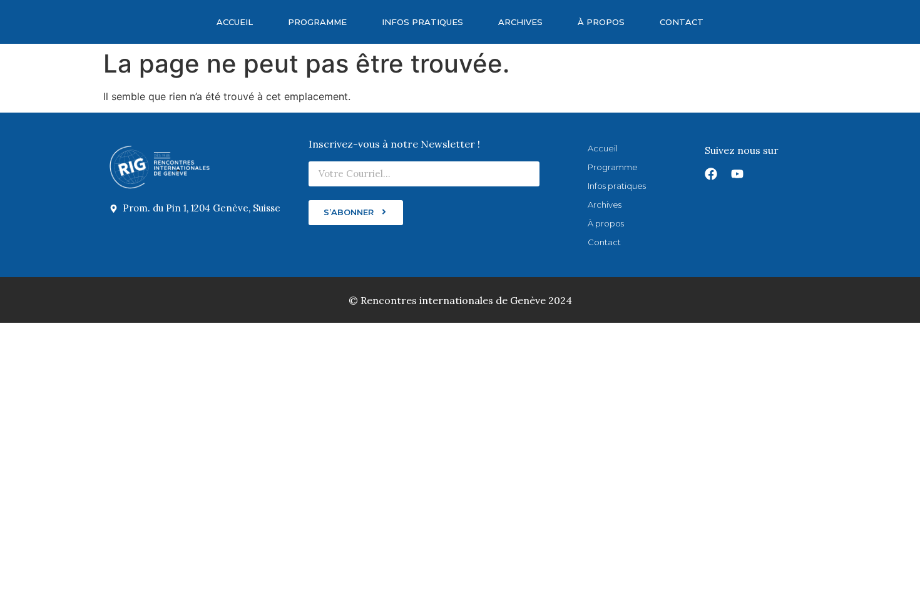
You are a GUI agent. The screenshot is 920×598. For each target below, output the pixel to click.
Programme (317, 22)
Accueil (235, 22)
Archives (520, 22)
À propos (601, 22)
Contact (681, 22)
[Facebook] (711, 174)
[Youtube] (737, 174)
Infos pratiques (422, 22)
